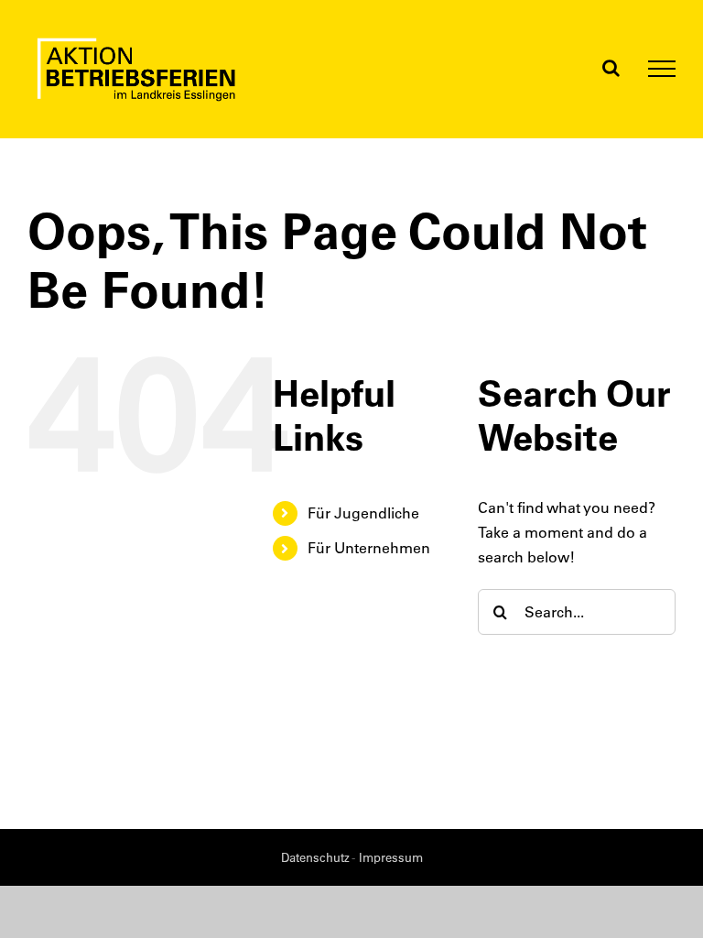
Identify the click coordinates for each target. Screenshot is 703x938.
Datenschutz (315, 857)
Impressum (391, 857)
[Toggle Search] (611, 68)
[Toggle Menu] (661, 68)
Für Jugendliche (363, 513)
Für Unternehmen (369, 548)
